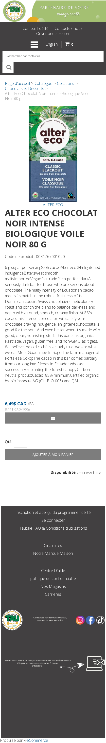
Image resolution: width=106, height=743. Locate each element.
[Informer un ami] (53, 418)
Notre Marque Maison (53, 553)
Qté (8, 442)
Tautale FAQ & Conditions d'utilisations (53, 528)
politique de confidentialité (53, 578)
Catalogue (43, 83)
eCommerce (37, 740)
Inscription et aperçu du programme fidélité (53, 512)
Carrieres (53, 594)
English (52, 44)
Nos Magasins (53, 586)
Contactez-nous (68, 28)
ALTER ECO (53, 204)
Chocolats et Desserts (24, 88)
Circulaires (53, 545)
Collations (65, 83)
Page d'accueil (17, 83)
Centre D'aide (53, 570)
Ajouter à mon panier (53, 454)
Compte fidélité (35, 28)
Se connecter (53, 520)
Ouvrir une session (52, 33)
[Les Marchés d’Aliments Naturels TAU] (53, 11)
